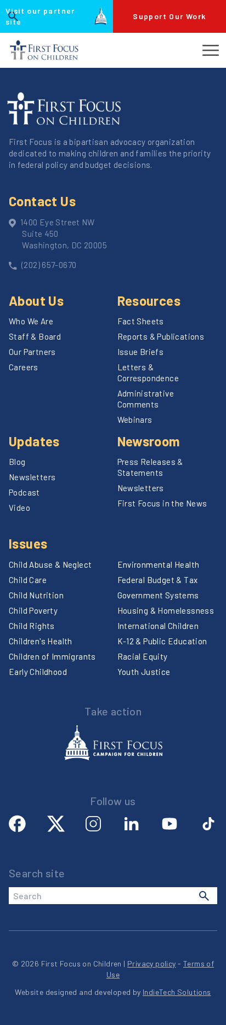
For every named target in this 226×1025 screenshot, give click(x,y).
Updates (34, 441)
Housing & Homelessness (165, 610)
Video (19, 507)
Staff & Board (35, 336)
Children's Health (40, 641)
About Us (36, 300)
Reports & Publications (161, 336)
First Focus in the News (162, 503)
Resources (149, 300)
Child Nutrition (36, 595)
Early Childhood (38, 672)
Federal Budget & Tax (157, 580)
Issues (28, 543)
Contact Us (42, 201)
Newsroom (148, 441)
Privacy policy (151, 963)
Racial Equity (142, 656)
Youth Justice (144, 672)
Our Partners (32, 352)
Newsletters (32, 477)
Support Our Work (169, 16)
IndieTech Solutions (177, 992)
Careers (23, 367)
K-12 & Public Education (162, 641)
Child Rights (32, 626)
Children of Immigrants (52, 656)
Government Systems (158, 595)
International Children (158, 626)
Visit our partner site (40, 16)
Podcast (24, 492)
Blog (17, 462)
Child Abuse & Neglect (50, 564)
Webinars (134, 419)
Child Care (28, 580)
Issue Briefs (140, 352)
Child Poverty (33, 610)
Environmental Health (158, 564)
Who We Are (31, 321)
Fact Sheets (140, 321)
